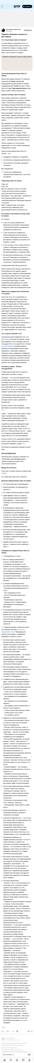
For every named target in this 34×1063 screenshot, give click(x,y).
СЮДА (3, 473)
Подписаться (28, 30)
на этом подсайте (7, 346)
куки (13, 1054)
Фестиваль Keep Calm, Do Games (14, 29)
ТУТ (2, 410)
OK (29, 1054)
